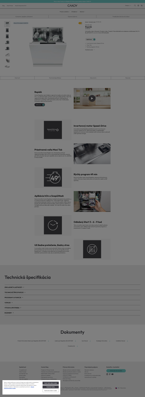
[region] (31, 387)
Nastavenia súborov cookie (50, 390)
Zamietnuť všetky (51, 386)
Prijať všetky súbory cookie (50, 383)
